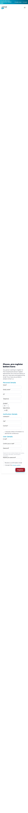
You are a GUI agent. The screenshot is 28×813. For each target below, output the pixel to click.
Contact (25, 2)
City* (4, 421)
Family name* (6, 389)
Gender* (5, 403)
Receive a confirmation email (13, 462)
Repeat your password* (9, 457)
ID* (4, 394)
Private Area (18, 2)
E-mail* (5, 439)
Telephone (6, 399)
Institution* (6, 416)
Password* (6, 448)
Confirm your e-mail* (8, 443)
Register (20, 470)
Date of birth (6, 408)
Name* (5, 385)
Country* (5, 425)
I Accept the (13, 465)
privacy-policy (16, 465)
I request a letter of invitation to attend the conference (14, 432)
